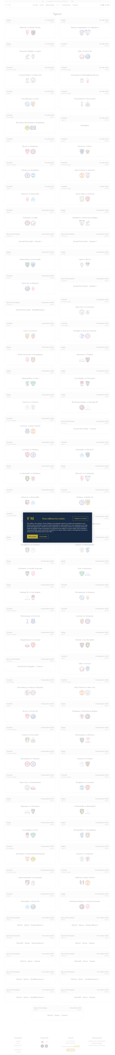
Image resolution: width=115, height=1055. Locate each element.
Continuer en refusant (80, 518)
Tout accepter (32, 536)
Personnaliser (43, 536)
